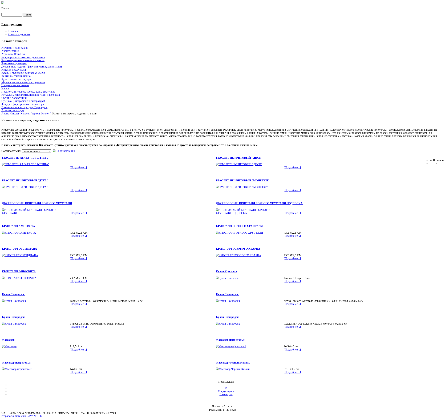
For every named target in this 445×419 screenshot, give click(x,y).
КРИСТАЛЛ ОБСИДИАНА (19, 248)
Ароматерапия (10, 50)
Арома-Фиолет (10, 113)
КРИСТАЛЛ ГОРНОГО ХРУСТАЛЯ (239, 226)
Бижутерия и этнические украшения (23, 57)
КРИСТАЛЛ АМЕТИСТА (18, 226)
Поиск (5, 8)
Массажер (8, 339)
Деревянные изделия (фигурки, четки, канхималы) (31, 66)
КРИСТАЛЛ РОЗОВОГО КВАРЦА (238, 248)
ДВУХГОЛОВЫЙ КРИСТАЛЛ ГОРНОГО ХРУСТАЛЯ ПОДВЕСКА (259, 203)
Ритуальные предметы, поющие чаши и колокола (30, 94)
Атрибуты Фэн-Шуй (13, 54)
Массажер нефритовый (230, 339)
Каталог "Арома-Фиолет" (36, 113)
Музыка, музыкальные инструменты (23, 82)
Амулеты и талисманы (14, 47)
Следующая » (226, 391)
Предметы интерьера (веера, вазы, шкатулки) (28, 91)
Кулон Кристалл (226, 271)
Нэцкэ (5, 88)
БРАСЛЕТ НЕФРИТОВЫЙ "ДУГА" (25, 180)
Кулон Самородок (13, 294)
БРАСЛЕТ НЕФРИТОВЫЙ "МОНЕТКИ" (242, 180)
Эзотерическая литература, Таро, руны (24, 107)
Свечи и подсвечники (14, 97)
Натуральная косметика (15, 85)
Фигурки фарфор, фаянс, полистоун (22, 104)
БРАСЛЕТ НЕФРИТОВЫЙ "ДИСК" (239, 157)
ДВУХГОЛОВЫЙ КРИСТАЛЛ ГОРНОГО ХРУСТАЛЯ (37, 203)
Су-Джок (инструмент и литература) (23, 100)
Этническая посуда (12, 110)
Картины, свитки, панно (16, 75)
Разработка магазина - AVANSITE (21, 415)
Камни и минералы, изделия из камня (23, 72)
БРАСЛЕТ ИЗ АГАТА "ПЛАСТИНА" (25, 157)
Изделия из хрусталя (13, 69)
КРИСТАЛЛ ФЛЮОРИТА (19, 271)
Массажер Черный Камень (233, 362)
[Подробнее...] (78, 167)
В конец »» (226, 394)
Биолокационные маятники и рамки (22, 60)
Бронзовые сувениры (14, 63)
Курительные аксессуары (16, 79)
